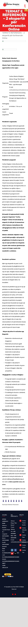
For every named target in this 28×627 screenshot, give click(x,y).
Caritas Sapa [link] (24, 536)
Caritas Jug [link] (24, 551)
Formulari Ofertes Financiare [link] (10, 504)
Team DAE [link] (15, 586)
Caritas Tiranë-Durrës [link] (24, 523)
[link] (26, 9)
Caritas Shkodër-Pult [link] (24, 530)
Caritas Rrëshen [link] (24, 541)
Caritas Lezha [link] (24, 546)
